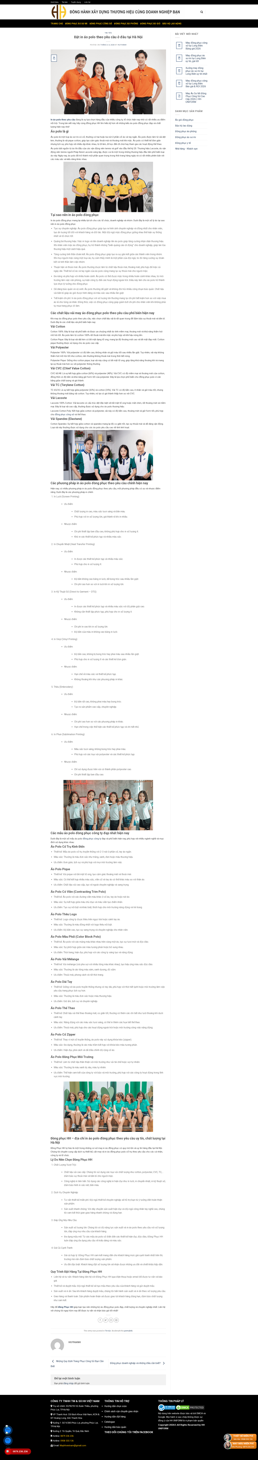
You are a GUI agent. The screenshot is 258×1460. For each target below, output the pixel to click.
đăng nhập (68, 1383)
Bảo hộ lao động (171, 23)
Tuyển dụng (76, 2)
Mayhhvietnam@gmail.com (73, 1445)
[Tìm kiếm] (202, 12)
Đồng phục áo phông (126, 23)
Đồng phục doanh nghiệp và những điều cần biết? (135, 1363)
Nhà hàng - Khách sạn (186, 148)
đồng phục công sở (64, 414)
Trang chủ (57, 23)
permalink (128, 1331)
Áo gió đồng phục (184, 119)
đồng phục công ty (92, 838)
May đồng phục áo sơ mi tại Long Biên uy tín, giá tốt (196, 58)
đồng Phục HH (65, 1307)
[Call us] (209, 3)
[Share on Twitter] (105, 1320)
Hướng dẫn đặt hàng (115, 1416)
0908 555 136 (67, 1440)
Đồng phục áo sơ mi (76, 23)
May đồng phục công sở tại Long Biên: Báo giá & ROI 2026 (196, 83)
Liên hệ (87, 2)
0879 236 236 (67, 1436)
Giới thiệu (55, 2)
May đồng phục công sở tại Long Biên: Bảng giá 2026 (196, 45)
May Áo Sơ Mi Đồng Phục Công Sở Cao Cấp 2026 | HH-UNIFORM (196, 98)
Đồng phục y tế (183, 143)
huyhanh (122, 45)
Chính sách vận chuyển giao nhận (121, 1411)
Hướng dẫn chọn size (115, 1406)
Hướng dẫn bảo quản (115, 1427)
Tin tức (65, 2)
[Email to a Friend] (111, 1320)
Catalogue (109, 1421)
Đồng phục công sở (101, 23)
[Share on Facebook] (100, 1320)
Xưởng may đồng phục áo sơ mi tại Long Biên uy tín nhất (196, 71)
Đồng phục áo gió (150, 23)
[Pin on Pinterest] (116, 1320)
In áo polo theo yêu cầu (63, 119)
